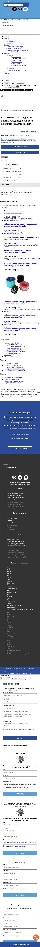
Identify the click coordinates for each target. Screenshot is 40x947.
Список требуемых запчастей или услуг (15, 712)
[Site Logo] (14, 19)
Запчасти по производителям (16, 70)
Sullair (9, 604)
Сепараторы (11, 68)
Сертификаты (11, 41)
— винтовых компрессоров (14, 365)
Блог (5, 72)
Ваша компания (8, 692)
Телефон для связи (9, 705)
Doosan (9, 585)
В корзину (4, 157)
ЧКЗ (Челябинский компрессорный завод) (20, 609)
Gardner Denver (12, 589)
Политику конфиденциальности (24, 729)
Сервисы (6, 45)
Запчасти (10, 55)
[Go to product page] (22, 206)
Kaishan (9, 596)
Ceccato (9, 577)
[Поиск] (22, 5)
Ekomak (9, 587)
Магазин (6, 53)
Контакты (7, 73)
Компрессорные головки (19, 65)
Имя (4, 769)
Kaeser (9, 594)
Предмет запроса (7, 781)
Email (2, 161)
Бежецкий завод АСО (14, 605)
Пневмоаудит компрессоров (14, 381)
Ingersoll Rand (11, 592)
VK (6, 161)
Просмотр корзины (6, 679)
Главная (6, 36)
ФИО (4, 822)
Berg (8, 575)
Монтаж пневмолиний (12, 379)
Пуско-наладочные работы (13, 383)
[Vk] (20, 9)
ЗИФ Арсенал (11, 607)
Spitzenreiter (11, 602)
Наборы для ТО (16, 63)
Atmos (9, 574)
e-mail (20, 472)
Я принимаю (19, 729)
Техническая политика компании (20, 484)
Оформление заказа (18, 679)
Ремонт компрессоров (14, 48)
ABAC (8, 568)
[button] (6, 1)
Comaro (9, 579)
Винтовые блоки (20, 58)
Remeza (9, 600)
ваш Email (6, 699)
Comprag (10, 581)
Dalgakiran (10, 583)
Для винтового (16, 57)
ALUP (8, 570)
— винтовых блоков (11, 364)
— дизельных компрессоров (14, 367)
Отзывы (10, 43)
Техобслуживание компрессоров (17, 50)
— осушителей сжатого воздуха (15, 369)
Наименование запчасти (9, 930)
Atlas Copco (10, 572)
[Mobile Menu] (3, 33)
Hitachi (9, 590)
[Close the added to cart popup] (26, 679)
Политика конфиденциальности (20, 483)
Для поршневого (16, 62)
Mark (8, 598)
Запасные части (24, 135)
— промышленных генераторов (15, 370)
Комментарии (7, 721)
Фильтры (10, 67)
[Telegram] (14, 9)
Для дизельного (16, 60)
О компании (11, 40)
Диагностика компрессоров (14, 377)
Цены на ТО (15, 52)
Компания (7, 38)
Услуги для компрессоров (15, 46)
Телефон (5, 775)
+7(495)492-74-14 (12, 467)
